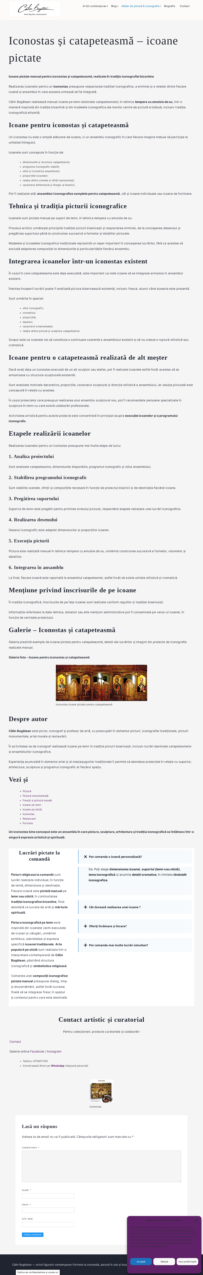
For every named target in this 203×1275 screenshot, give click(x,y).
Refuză (164, 1261)
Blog (114, 6)
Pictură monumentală (35, 795)
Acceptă (141, 1261)
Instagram (54, 1051)
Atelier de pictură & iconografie (140, 6)
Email (26, 1204)
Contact (185, 6)
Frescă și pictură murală (37, 800)
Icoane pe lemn (32, 804)
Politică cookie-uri (163, 1269)
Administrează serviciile (143, 1252)
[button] (196, 1220)
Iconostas (28, 814)
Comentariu (30, 1147)
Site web (27, 1219)
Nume (26, 1190)
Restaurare (29, 818)
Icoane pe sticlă (32, 809)
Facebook (37, 1051)
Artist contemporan (94, 6)
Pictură (27, 791)
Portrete (28, 823)
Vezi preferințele (187, 1261)
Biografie (169, 6)
